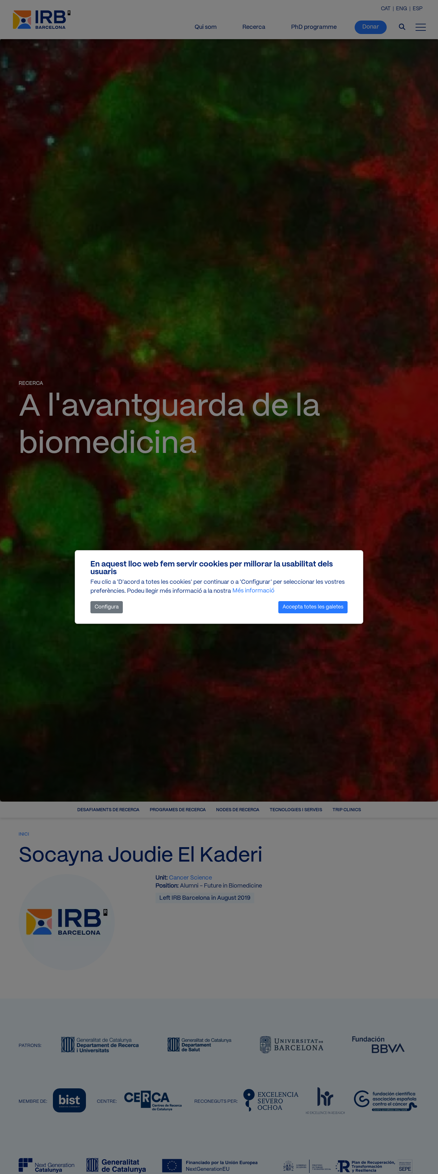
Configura (107, 607)
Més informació (253, 591)
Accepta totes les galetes (312, 607)
